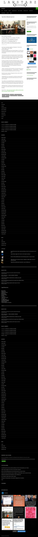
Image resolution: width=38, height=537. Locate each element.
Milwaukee (7, 95)
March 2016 (3, 225)
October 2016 (3, 213)
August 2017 (3, 196)
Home (2, 479)
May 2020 (2, 169)
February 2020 (3, 174)
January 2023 (3, 139)
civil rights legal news (18, 94)
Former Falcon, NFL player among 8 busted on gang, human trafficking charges (12, 280)
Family (2, 118)
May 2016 (2, 426)
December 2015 (3, 230)
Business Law (31, 10)
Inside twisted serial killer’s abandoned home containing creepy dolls (11, 277)
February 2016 (3, 227)
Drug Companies (20, 10)
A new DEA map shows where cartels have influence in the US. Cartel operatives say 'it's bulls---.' (15, 467)
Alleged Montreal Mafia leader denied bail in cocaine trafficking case (20, 262)
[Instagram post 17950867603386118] (31, 55)
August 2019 (3, 382)
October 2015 (3, 233)
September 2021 (3, 157)
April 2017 (2, 203)
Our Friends (3, 483)
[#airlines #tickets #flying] (28, 52)
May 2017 (2, 201)
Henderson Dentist (4, 301)
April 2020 (2, 171)
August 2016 (3, 421)
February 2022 (3, 149)
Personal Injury (25, 10)
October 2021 (3, 156)
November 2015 (3, 232)
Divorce (2, 116)
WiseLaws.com (3, 291)
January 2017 (3, 208)
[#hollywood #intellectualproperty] (28, 58)
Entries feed (3, 241)
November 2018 (3, 181)
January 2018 (3, 188)
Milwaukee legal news (14, 95)
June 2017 (2, 404)
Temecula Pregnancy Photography (6, 302)
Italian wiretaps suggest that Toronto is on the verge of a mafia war (11, 469)
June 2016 (2, 220)
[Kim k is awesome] (31, 52)
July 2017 (2, 198)
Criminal (9, 10)
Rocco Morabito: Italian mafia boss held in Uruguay (8, 476)
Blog (2, 10)
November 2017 (3, 191)
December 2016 (3, 210)
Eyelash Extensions (4, 294)
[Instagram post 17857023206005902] (31, 58)
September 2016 (3, 215)
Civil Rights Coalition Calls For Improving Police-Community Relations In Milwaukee (11, 40)
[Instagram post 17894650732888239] (28, 55)
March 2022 (3, 147)
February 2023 (3, 137)
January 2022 (3, 355)
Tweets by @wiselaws (30, 75)
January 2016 (3, 228)
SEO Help (2, 295)
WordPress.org (3, 245)
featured (3, 95)
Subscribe (29, 31)
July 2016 (2, 218)
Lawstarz (3, 8)
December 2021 (3, 152)
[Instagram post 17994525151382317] (34, 52)
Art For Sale (3, 298)
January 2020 (3, 176)
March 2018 (3, 184)
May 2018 (2, 183)
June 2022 (2, 142)
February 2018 (3, 186)
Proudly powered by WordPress (5, 535)
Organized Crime (14, 10)
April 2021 (2, 162)
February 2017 (3, 206)
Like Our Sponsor (30, 79)
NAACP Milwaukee (20, 95)
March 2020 (3, 377)
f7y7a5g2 (2, 129)
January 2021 (3, 164)
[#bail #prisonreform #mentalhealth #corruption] (34, 55)
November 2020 (3, 166)
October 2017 (3, 193)
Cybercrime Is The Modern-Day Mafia (10, 124)
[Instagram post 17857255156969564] (34, 58)
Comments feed (3, 243)
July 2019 (2, 179)
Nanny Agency (3, 290)
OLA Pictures (3, 296)
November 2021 (3, 154)
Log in (2, 444)
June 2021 (2, 159)
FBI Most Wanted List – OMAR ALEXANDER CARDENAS (9, 275)
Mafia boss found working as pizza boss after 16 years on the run (10, 282)
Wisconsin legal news (5, 96)
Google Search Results (4, 297)
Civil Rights (5, 36)
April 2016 (2, 223)
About (6, 131)
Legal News (5, 10)
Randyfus (2, 131)
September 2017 (3, 399)
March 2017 (3, 205)
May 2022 (2, 144)
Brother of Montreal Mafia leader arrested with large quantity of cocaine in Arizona (23, 256)
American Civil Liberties (5, 94)
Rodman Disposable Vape (5, 300)
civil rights (12, 94)
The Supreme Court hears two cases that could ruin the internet (10, 272)
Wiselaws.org (3, 293)
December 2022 (3, 140)
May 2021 (2, 161)
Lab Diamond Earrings (4, 292)
